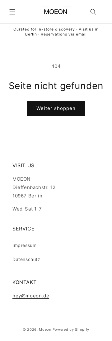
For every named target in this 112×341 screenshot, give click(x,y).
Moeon (45, 329)
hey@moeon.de (30, 296)
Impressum (24, 245)
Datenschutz (26, 259)
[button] (12, 12)
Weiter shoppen (56, 108)
